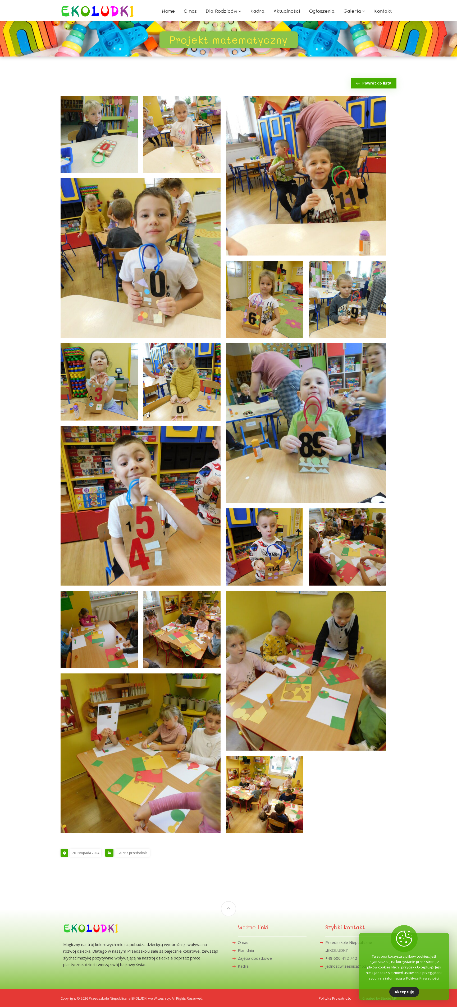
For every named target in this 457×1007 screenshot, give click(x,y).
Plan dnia (246, 950)
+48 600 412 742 (341, 958)
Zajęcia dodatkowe (255, 958)
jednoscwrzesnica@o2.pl (347, 966)
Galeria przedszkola (132, 853)
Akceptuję (404, 991)
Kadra (243, 966)
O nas (243, 942)
